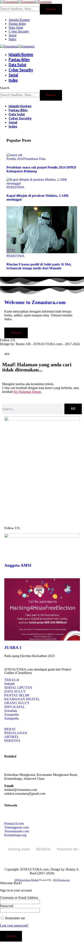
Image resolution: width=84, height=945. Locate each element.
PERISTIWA (15, 187)
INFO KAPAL (14, 707)
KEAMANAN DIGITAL (22, 699)
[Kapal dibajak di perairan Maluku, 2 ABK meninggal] (42, 183)
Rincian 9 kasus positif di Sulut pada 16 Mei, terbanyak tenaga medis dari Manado (38, 266)
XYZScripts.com (61, 880)
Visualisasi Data (34, 159)
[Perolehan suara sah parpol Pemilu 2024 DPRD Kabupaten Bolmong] (14, 155)
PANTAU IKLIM (16, 695)
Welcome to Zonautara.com (35, 302)
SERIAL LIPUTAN (18, 687)
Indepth (9, 684)
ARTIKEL (11, 737)
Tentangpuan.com (16, 827)
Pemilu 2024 (15, 159)
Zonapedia (11, 714)
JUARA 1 (13, 647)
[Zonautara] (26, 2)
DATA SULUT (15, 691)
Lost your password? (14, 925)
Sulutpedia (11, 718)
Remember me (14, 918)
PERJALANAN (15, 733)
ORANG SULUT (16, 703)
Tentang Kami (19, 849)
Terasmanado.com (16, 831)
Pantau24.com (14, 823)
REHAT (10, 729)
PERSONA (12, 740)
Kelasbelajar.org (15, 835)
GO (73, 409)
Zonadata (10, 710)
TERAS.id (11, 680)
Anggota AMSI (17, 565)
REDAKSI (43, 849)
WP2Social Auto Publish (26, 880)
